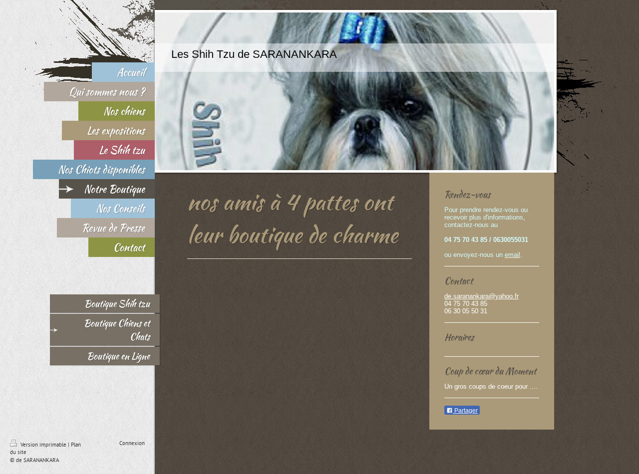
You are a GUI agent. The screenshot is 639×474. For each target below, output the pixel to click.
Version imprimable (43, 444)
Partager (465, 410)
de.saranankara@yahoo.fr (481, 296)
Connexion (132, 443)
